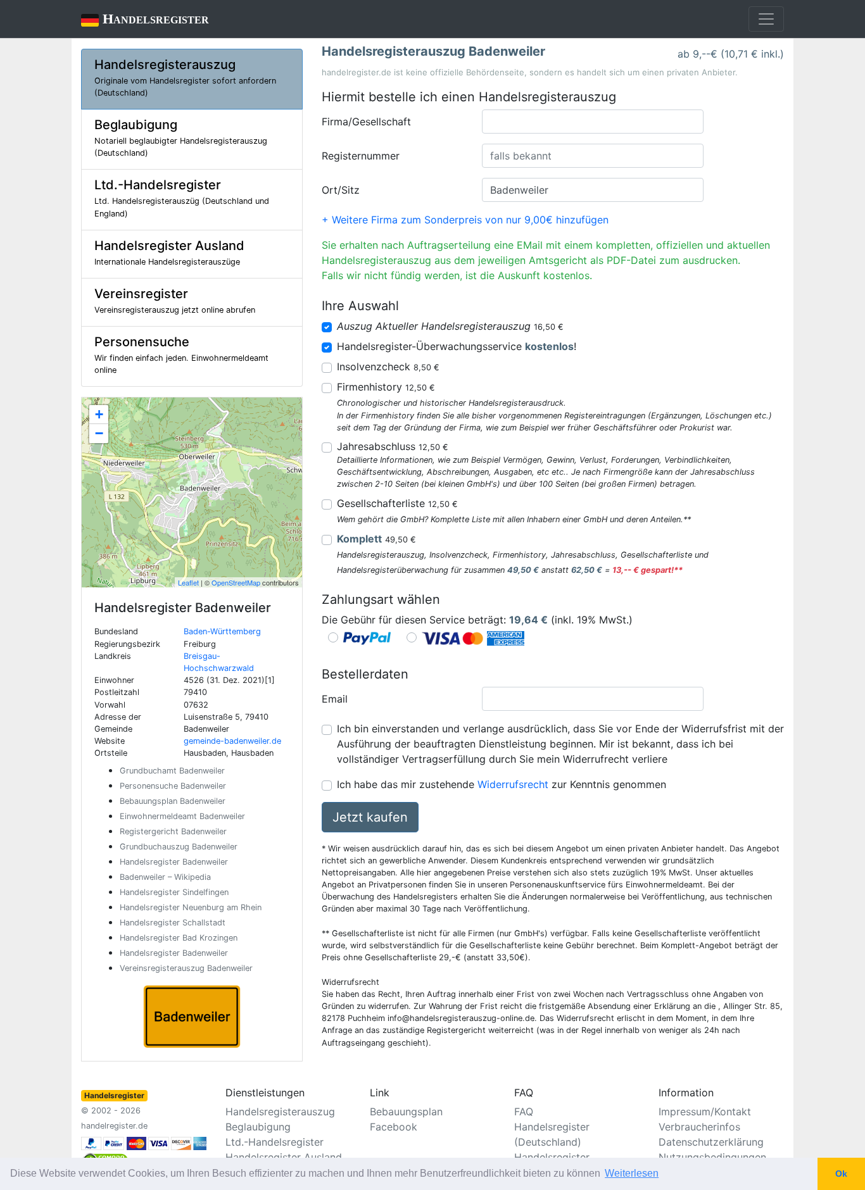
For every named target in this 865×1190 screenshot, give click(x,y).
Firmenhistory (386, 386)
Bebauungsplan (406, 1111)
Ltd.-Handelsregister (274, 1142)
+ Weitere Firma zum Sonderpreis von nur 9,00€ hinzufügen (465, 219)
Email (335, 698)
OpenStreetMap (236, 582)
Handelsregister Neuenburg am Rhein (191, 907)
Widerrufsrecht (512, 784)
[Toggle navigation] (766, 19)
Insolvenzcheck (388, 366)
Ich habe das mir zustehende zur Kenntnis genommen (501, 784)
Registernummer (361, 155)
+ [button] (99, 414)
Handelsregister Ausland (283, 1157)
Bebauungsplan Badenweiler (172, 801)
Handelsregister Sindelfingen (174, 892)
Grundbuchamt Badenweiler (172, 770)
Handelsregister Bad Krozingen (178, 938)
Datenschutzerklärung (711, 1142)
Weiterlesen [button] (632, 1173)
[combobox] (593, 122)
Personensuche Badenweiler (173, 786)
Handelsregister (145, 19)
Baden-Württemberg (222, 631)
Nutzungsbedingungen (712, 1157)
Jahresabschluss (392, 446)
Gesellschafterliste (397, 503)
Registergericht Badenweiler (173, 831)
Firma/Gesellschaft (366, 121)
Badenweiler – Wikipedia (165, 877)
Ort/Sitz (341, 190)
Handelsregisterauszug (280, 1111)
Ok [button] (841, 1173)
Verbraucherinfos (699, 1126)
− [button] (99, 433)
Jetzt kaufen (370, 817)
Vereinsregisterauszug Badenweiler (186, 968)
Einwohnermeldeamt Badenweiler (182, 816)
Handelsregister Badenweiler (174, 862)
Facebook (393, 1126)
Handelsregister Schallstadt (172, 922)
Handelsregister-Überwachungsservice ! (456, 346)
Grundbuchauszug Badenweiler (178, 846)
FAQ (523, 1111)
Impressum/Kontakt (705, 1111)
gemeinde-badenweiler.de (232, 741)
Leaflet (188, 582)
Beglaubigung (258, 1126)
